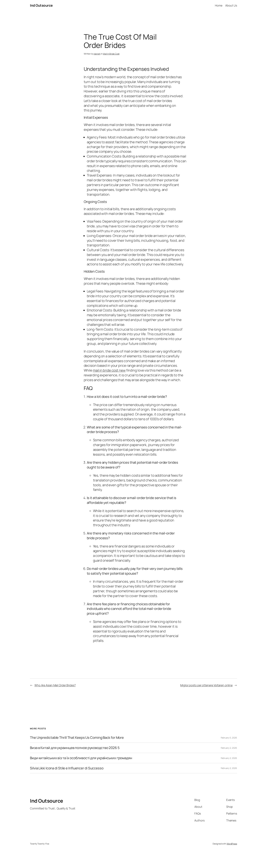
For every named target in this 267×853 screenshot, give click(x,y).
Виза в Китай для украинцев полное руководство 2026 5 (75, 748)
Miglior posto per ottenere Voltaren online (206, 685)
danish (97, 53)
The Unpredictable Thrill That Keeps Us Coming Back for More (77, 738)
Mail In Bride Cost (111, 53)
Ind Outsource (41, 5)
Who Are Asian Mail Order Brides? (55, 685)
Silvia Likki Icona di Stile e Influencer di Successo (67, 768)
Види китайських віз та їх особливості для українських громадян (81, 758)
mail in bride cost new (109, 370)
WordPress (232, 843)
